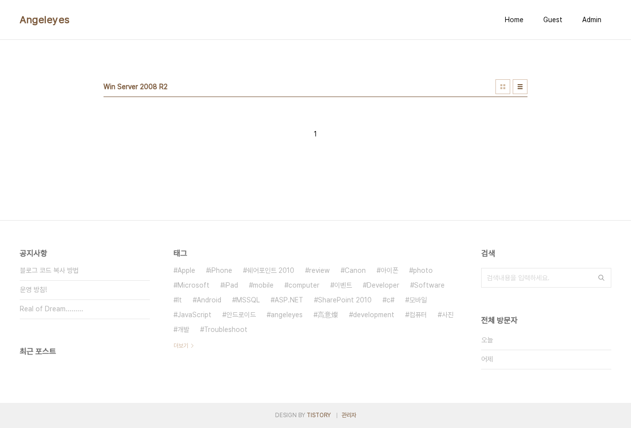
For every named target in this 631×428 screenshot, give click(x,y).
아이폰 (389, 270)
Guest (552, 20)
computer (303, 285)
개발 (183, 329)
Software (429, 285)
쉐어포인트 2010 (270, 270)
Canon (355, 270)
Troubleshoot (225, 329)
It (179, 300)
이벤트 (343, 285)
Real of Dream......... (51, 309)
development (373, 315)
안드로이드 (241, 315)
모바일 (418, 300)
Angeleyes (45, 20)
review (319, 270)
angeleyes (287, 315)
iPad (231, 285)
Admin (591, 20)
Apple (186, 270)
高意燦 (327, 315)
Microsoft (193, 285)
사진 (448, 315)
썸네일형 (502, 86)
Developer (383, 285)
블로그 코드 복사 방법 (49, 270)
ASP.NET (289, 300)
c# (390, 300)
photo (423, 270)
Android (209, 300)
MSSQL (248, 300)
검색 (601, 277)
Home (514, 20)
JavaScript (194, 315)
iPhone (221, 270)
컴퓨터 (418, 315)
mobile (263, 285)
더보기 (181, 345)
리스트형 (520, 86)
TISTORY (319, 415)
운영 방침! (33, 290)
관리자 (349, 415)
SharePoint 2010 (345, 300)
